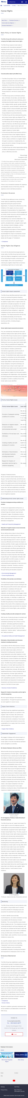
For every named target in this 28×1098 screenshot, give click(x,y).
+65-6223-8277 (15, 1023)
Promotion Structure (14, 20)
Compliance (5, 241)
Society (14, 5)
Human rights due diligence (8, 22)
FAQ (2, 1076)
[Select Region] (22, 2)
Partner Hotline (6, 1003)
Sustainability (7, 5)
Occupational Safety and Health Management (13, 636)
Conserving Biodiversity (8, 575)
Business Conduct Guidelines (9, 688)
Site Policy (16, 1086)
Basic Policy (4, 20)
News (2, 1073)
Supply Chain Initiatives (8, 729)
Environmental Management (9, 573)
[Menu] (26, 2)
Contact (16, 1073)
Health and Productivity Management (11, 524)
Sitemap (3, 1086)
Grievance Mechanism (7, 25)
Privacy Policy (4, 1089)
